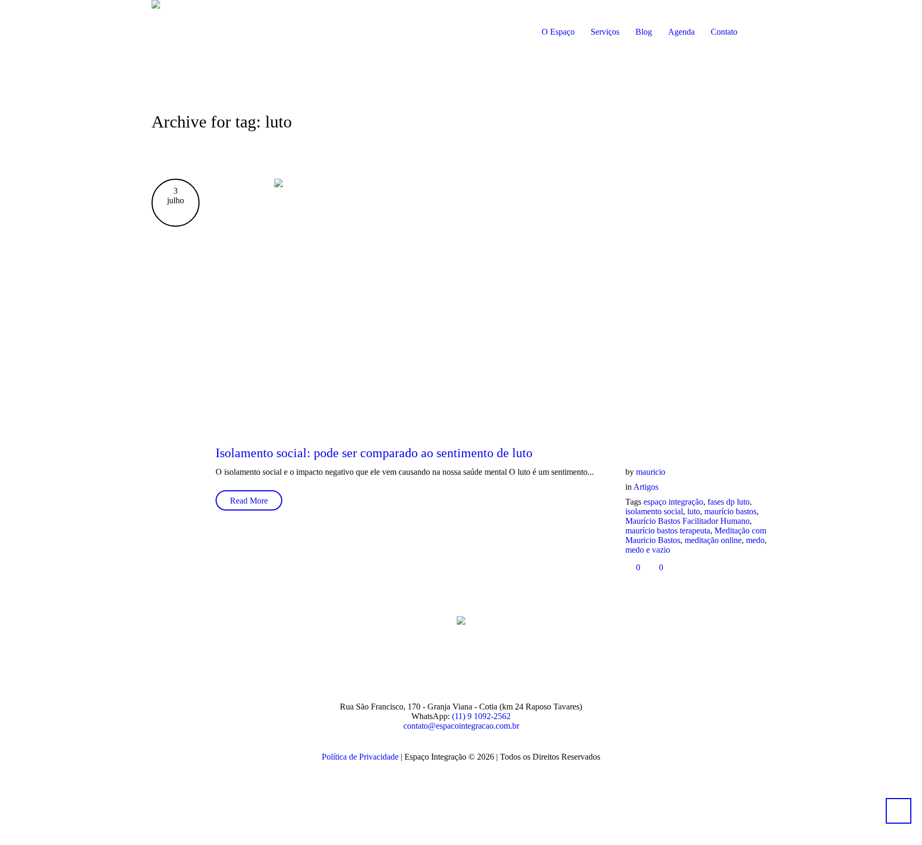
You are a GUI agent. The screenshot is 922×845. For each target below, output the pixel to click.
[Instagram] (446, 667)
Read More (249, 500)
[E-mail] (479, 667)
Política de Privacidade (360, 756)
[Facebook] (414, 667)
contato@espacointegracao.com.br (461, 725)
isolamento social (654, 511)
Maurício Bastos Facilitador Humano (687, 520)
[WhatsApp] (511, 667)
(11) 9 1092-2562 (481, 716)
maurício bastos (730, 511)
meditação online (713, 540)
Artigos (645, 486)
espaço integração (673, 501)
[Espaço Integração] (461, 620)
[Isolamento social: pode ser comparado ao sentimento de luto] (493, 303)
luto (693, 511)
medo (755, 540)
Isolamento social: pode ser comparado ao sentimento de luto (374, 453)
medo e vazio (647, 549)
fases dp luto (729, 501)
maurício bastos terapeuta (667, 530)
